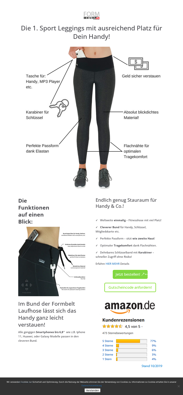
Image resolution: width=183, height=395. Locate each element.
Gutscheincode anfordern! (130, 287)
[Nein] (178, 386)
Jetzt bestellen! (128, 274)
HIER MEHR (113, 263)
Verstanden (92, 390)
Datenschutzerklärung (91, 385)
